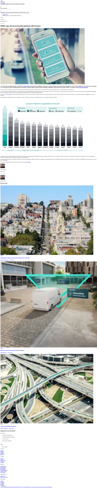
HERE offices (2, 460)
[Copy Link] (4, 23)
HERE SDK (2, 476)
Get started (21, 12)
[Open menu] (0, 7)
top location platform (83, 87)
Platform (1, 450)
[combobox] (48, 10)
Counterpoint (26, 86)
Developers (2, 453)
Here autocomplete (3, 8)
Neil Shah (9, 94)
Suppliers (2, 461)
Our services (17, 12)
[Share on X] (2, 23)
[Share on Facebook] (0, 23)
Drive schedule (3, 469)
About (28, 12)
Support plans (2, 472)
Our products (8, 12)
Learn (25, 12)
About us (2, 458)
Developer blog (3, 467)
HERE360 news (3, 466)
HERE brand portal (3, 470)
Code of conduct (3, 471)
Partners (1, 454)
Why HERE (2, 2)
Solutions (12, 12)
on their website (27, 162)
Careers (1, 459)
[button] (48, 446)
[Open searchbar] (0, 6)
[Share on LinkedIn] (1, 23)
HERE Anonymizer (3, 477)
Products (2, 452)
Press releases (2, 468)
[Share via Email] (3, 23)
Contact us (2, 462)
